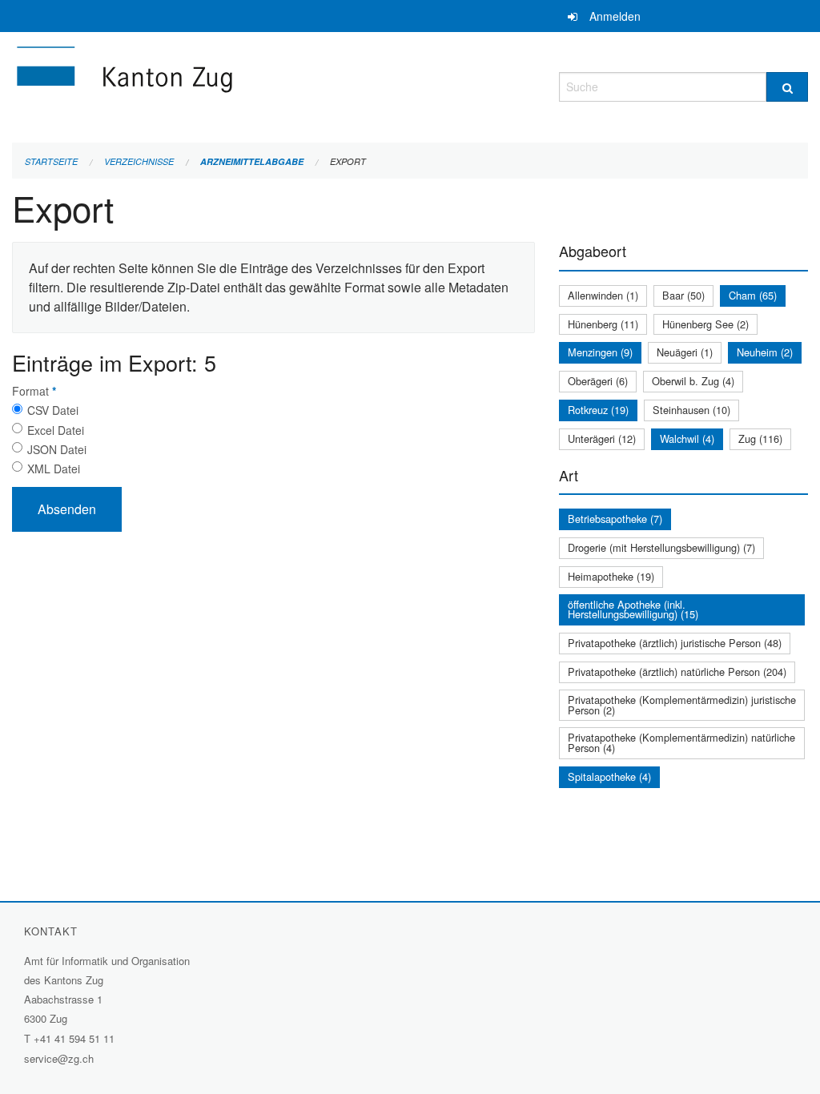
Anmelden (615, 16)
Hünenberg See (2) (705, 324)
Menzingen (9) (600, 352)
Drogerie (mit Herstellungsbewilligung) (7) (661, 547)
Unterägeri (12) (602, 438)
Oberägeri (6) (598, 380)
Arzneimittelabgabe (251, 161)
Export (348, 161)
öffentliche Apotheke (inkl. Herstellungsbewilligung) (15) (633, 609)
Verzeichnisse (139, 161)
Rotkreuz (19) (598, 409)
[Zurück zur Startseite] (220, 84)
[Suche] (787, 87)
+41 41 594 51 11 (74, 1038)
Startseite (51, 161)
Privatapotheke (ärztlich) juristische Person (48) (675, 642)
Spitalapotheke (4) (609, 776)
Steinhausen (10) (691, 409)
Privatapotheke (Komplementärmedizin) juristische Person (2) (682, 705)
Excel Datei (55, 430)
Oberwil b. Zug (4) (693, 380)
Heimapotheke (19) (611, 576)
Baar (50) (683, 295)
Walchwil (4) (687, 438)
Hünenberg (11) (603, 324)
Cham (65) (753, 295)
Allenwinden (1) (603, 295)
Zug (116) (760, 438)
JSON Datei (56, 449)
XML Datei (53, 469)
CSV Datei (52, 410)
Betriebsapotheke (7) (615, 518)
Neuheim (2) (765, 352)
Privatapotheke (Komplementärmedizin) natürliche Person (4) (681, 742)
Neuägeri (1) (685, 352)
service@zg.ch (59, 1058)
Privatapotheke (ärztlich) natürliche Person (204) (677, 671)
